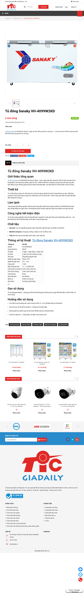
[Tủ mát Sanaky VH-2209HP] (16, 350)
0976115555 (13, 540)
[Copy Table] (8, 284)
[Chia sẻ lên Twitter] (30, 155)
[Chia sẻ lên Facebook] (14, 155)
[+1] (22, 155)
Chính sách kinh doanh (13, 518)
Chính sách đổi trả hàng (13, 515)
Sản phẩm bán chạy (13, 379)
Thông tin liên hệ (49, 518)
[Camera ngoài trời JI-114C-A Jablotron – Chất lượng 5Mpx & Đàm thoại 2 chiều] (42, 393)
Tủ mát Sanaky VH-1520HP (67, 362)
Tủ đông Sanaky (9, 131)
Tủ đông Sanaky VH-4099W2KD (52, 240)
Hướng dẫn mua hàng (51, 507)
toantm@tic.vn (14, 544)
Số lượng (8, 145)
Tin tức (47, 521)
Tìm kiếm (43, 7)
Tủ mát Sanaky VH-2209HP (16, 362)
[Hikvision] (42, 426)
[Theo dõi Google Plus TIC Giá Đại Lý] (77, 439)
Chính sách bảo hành (13, 521)
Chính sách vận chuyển (13, 513)
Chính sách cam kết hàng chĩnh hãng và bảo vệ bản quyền (23, 526)
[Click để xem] (42, 63)
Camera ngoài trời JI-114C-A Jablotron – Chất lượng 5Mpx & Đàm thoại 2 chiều (42, 406)
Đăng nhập (59, 7)
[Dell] (16, 426)
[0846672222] (80, 580)
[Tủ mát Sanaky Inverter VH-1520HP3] (42, 350)
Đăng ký (74, 7)
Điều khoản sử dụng (12, 507)
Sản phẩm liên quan (13, 336)
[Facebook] (80, 569)
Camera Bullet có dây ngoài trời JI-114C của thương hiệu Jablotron (68, 406)
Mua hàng (17, 371)
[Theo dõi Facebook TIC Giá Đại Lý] (68, 439)
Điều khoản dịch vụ (50, 515)
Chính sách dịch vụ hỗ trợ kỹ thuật (16, 523)
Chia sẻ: (7, 155)
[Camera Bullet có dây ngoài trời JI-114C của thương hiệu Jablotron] (67, 393)
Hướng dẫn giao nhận (51, 513)
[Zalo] (80, 574)
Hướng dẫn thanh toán (51, 510)
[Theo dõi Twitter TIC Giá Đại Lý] (72, 439)
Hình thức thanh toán (13, 510)
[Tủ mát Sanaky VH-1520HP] (67, 350)
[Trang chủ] (11, 7)
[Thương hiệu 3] (67, 426)
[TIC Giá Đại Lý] (42, 467)
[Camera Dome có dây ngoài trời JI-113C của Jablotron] (16, 393)
